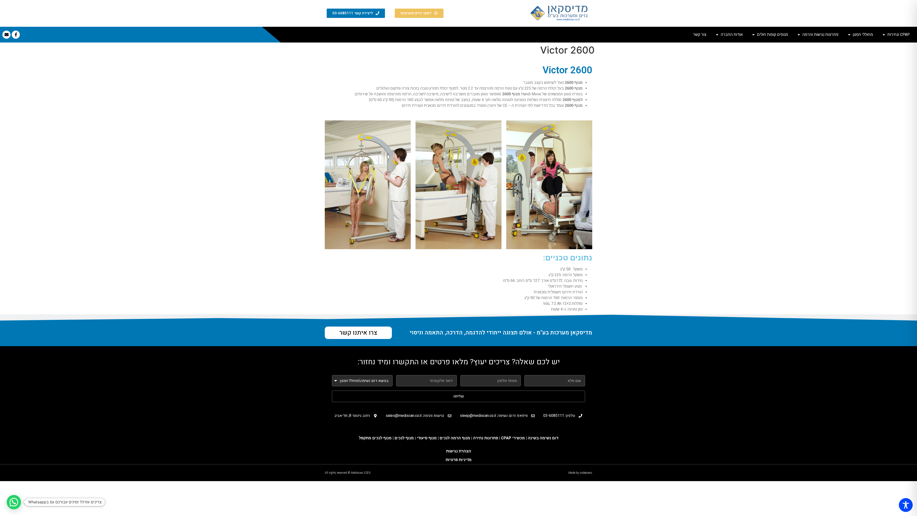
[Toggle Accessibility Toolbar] (905, 505)
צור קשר (699, 34)
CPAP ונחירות (898, 34)
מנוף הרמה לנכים (455, 438)
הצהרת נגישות (458, 451)
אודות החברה (732, 34)
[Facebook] (16, 35)
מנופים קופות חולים (772, 34)
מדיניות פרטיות (459, 459)
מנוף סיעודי (427, 438)
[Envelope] (6, 35)
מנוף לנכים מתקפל (375, 438)
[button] (14, 502)
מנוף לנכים (404, 438)
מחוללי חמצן (863, 34)
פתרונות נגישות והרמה (820, 34)
